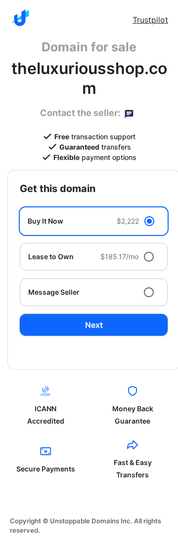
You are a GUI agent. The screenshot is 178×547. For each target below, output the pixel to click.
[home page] (20, 18)
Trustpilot (150, 20)
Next (94, 325)
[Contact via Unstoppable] (129, 113)
